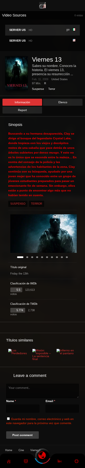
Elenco (62, 102)
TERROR (36, 203)
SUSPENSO (17, 203)
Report (22, 110)
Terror (51, 89)
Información (22, 102)
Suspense (38, 89)
